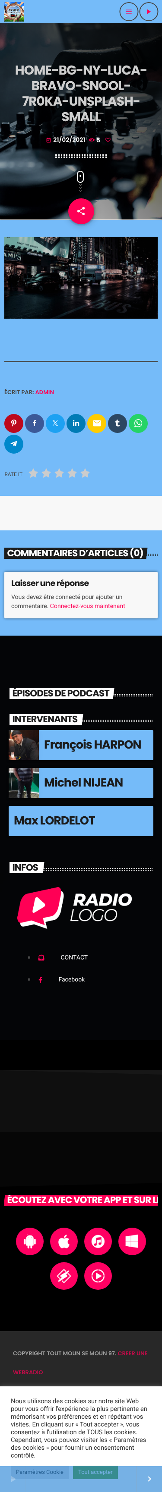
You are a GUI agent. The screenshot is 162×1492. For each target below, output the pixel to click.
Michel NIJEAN (83, 783)
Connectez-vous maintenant (87, 606)
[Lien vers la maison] (14, 12)
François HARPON (92, 745)
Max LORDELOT (54, 821)
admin (44, 392)
